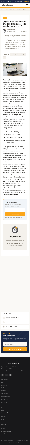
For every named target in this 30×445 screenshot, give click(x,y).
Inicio (2, 9)
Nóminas (3, 390)
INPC (2, 405)
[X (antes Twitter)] (6, 375)
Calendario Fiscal (5, 413)
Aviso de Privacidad (6, 431)
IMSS (2, 388)
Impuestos (4, 385)
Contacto (3, 424)
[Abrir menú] (27, 5)
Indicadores (4, 402)
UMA (2, 410)
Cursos (3, 419)
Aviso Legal (4, 434)
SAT (7, 9)
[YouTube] (2, 375)
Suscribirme (15, 214)
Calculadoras (4, 399)
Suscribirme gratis (15, 349)
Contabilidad (4, 393)
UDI (2, 407)
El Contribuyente (11, 29)
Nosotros (3, 422)
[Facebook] (10, 375)
